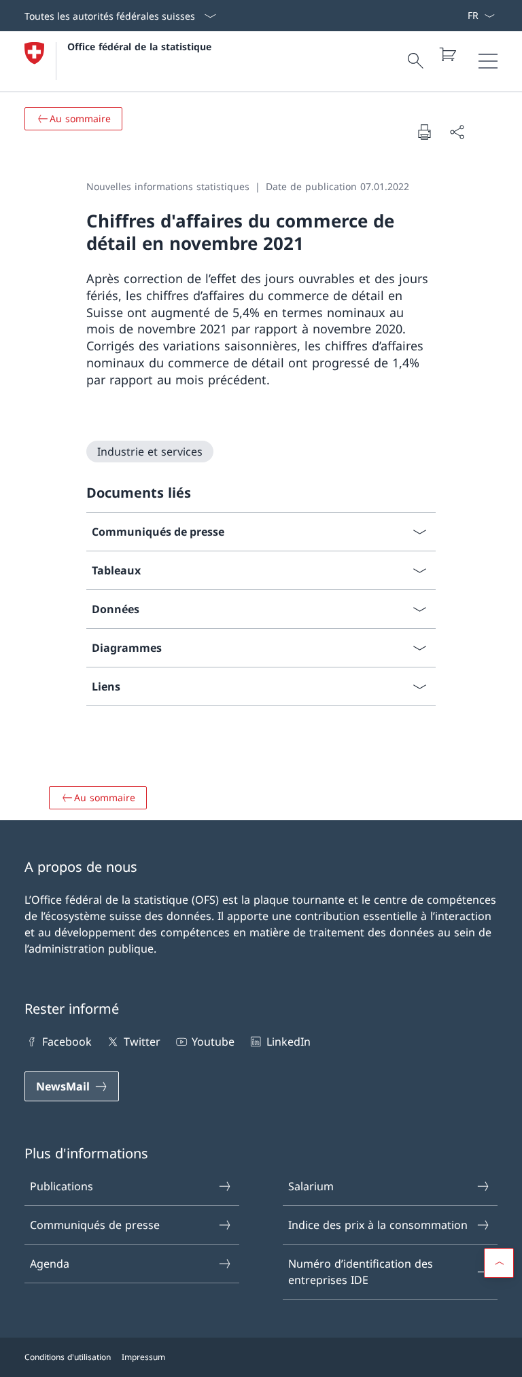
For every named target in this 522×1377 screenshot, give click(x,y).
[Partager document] (456, 132)
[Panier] (447, 54)
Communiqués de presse (95, 1224)
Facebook (67, 1041)
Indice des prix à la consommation (378, 1224)
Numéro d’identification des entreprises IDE (360, 1271)
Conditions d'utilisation (67, 1357)
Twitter (142, 1041)
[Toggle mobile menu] (488, 61)
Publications (61, 1186)
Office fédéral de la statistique (139, 46)
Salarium (311, 1186)
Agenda (49, 1263)
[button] (499, 1263)
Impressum (143, 1357)
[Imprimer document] (424, 132)
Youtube (213, 1041)
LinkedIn (288, 1041)
